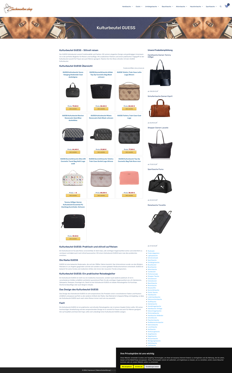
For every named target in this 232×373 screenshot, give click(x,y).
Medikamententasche (155, 322)
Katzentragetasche (154, 311)
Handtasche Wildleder (155, 315)
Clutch (138, 6)
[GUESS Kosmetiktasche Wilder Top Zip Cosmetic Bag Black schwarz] (101, 91)
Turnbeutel (152, 272)
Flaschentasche (153, 320)
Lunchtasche (152, 327)
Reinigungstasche (154, 341)
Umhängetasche (151, 6)
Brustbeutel (152, 265)
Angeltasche (152, 334)
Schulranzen (152, 279)
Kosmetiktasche (153, 290)
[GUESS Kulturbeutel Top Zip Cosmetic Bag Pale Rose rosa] (129, 178)
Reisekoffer (152, 288)
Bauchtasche (166, 6)
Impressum (91, 370)
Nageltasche (152, 336)
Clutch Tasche (153, 292)
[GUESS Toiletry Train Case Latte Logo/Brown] (129, 91)
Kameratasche (153, 325)
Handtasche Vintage (155, 308)
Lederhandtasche (154, 297)
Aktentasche (180, 6)
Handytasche (152, 304)
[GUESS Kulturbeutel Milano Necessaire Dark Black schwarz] (101, 134)
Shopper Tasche (153, 276)
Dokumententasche (155, 299)
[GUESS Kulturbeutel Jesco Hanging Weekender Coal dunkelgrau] (73, 91)
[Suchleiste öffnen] (221, 6)
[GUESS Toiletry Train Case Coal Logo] (129, 134)
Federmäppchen (153, 253)
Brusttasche (152, 267)
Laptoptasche (153, 255)
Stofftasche (152, 302)
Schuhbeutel (152, 318)
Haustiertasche (195, 6)
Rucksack (151, 251)
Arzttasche (152, 329)
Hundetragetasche (154, 306)
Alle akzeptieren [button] (127, 366)
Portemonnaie (153, 274)
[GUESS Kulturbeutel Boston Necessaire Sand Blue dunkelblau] (73, 134)
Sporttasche (210, 6)
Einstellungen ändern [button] (152, 366)
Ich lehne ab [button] (138, 366)
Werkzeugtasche (154, 331)
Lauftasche (152, 345)
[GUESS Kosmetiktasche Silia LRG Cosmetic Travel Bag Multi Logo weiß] (73, 178)
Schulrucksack (153, 258)
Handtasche (126, 6)
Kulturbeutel (152, 281)
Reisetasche (152, 285)
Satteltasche (152, 343)
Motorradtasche (153, 313)
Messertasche (153, 338)
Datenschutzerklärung (103, 370)
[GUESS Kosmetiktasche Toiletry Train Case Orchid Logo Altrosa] (101, 178)
